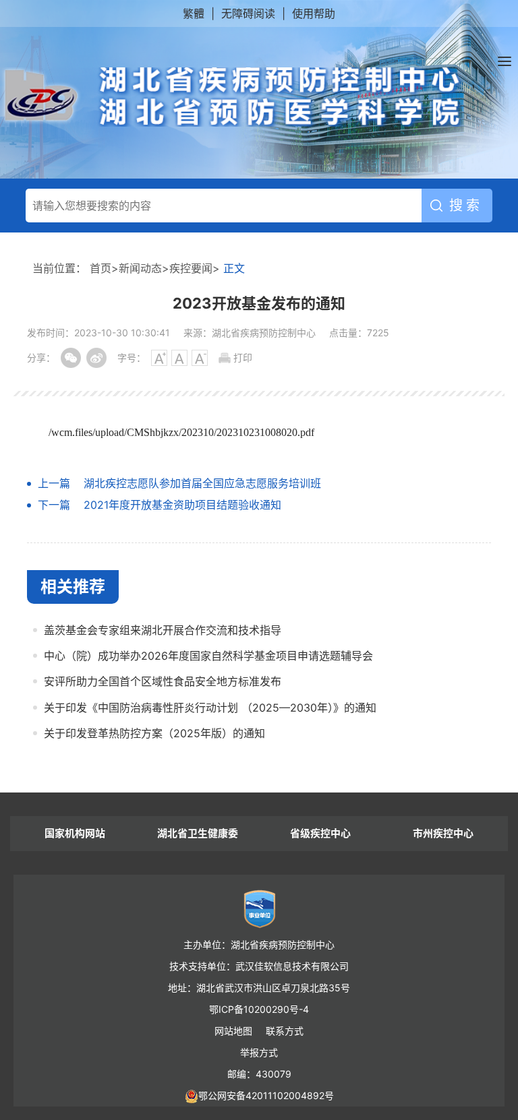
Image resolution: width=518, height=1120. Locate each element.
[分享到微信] (71, 358)
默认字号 (179, 358)
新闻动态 (140, 268)
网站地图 (233, 1030)
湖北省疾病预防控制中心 (233, 97)
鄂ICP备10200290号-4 (259, 1009)
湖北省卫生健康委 (197, 833)
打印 (242, 357)
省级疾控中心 (320, 833)
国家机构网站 (75, 833)
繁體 (193, 13)
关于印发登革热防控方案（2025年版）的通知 (154, 733)
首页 (100, 268)
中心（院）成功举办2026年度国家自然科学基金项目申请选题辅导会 (208, 655)
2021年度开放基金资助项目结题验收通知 (182, 504)
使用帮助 (313, 13)
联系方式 (285, 1030)
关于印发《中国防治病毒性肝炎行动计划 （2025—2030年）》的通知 (210, 707)
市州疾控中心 (443, 833)
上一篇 (54, 483)
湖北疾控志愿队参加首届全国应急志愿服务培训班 (202, 483)
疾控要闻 (190, 268)
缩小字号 (200, 358)
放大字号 (159, 358)
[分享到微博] (96, 358)
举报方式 (259, 1052)
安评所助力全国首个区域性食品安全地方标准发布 (162, 681)
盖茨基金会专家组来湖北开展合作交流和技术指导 (162, 630)
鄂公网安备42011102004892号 (266, 1095)
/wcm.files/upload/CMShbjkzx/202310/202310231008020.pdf (181, 432)
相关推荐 (72, 586)
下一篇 (54, 504)
